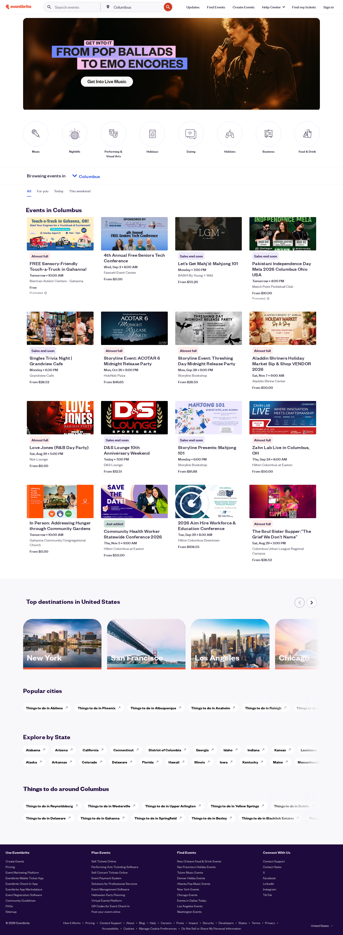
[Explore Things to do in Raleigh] (286, 707)
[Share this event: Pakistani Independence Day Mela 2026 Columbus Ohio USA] (309, 244)
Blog (142, 923)
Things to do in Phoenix (97, 707)
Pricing (10, 867)
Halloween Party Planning (108, 895)
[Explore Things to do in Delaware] (70, 818)
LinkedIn (268, 883)
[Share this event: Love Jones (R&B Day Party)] (87, 427)
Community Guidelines (20, 900)
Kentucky (250, 761)
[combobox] (137, 7)
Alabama (33, 749)
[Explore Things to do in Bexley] (232, 818)
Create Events (15, 861)
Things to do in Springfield (155, 817)
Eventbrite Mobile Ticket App (24, 878)
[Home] (18, 7)
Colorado (89, 761)
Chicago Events (187, 895)
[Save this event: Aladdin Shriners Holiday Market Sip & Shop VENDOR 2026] (298, 338)
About (130, 923)
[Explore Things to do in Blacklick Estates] (299, 818)
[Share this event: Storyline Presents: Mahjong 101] (235, 427)
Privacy (270, 923)
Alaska (31, 761)
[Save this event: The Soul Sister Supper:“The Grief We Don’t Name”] (298, 511)
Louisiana (308, 749)
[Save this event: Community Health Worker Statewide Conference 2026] (150, 511)
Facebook (269, 878)
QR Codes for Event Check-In (110, 906)
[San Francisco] (146, 665)
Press (180, 923)
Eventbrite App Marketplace (24, 889)
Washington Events (189, 911)
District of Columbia (165, 749)
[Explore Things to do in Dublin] (314, 805)
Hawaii (173, 761)
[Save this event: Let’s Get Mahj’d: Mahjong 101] (224, 244)
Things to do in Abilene (44, 707)
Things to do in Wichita (314, 707)
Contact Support (274, 861)
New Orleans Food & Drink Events (199, 861)
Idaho (228, 749)
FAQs (9, 906)
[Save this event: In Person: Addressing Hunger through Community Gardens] (75, 511)
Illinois (199, 761)
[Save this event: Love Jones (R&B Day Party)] (75, 427)
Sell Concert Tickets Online (109, 872)
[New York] (62, 665)
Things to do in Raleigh (263, 707)
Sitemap (11, 911)
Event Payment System (106, 878)
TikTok (267, 895)
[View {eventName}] (60, 233)
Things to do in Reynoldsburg (49, 805)
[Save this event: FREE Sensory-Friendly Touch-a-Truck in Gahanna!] (75, 244)
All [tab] (29, 191)
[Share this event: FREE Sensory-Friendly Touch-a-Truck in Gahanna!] (87, 244)
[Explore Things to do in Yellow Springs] (264, 805)
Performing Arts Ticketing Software (114, 867)
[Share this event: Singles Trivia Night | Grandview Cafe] (87, 338)
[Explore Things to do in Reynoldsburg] (78, 805)
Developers (226, 923)
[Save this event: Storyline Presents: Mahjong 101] (224, 427)
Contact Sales (272, 867)
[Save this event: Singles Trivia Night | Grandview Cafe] (75, 338)
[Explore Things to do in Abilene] (68, 707)
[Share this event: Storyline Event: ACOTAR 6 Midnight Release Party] (161, 338)
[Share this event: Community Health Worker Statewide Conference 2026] (161, 511)
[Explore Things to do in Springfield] (181, 818)
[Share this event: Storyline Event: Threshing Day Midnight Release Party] (235, 338)
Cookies (128, 928)
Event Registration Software (24, 895)
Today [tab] (58, 191)
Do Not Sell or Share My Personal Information (211, 928)
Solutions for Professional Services (114, 883)
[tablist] (59, 193)
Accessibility (110, 928)
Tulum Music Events (190, 872)
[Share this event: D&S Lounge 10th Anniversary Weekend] (161, 427)
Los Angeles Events (190, 906)
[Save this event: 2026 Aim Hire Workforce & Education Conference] (224, 511)
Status (242, 923)
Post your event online (105, 911)
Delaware (119, 761)
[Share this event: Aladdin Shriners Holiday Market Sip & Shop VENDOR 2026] (309, 338)
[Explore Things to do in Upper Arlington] (201, 805)
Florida (148, 761)
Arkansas (59, 761)
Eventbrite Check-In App (22, 883)
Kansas (280, 749)
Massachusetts (310, 761)
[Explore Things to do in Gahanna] (124, 818)
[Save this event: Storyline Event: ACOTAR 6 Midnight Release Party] (150, 338)
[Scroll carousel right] (312, 603)
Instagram (269, 889)
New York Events (188, 889)
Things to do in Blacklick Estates (268, 817)
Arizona (61, 749)
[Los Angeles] (230, 665)
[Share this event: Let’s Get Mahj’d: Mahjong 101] (235, 244)
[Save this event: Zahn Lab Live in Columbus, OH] (298, 427)
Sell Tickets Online (103, 861)
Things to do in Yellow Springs (235, 805)
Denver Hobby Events (191, 878)
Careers (166, 923)
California (90, 749)
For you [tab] (42, 191)
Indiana (253, 749)
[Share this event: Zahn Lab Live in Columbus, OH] (309, 427)
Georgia (202, 749)
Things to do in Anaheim (210, 707)
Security (208, 923)
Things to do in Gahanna (99, 817)
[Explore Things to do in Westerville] (135, 805)
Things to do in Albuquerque (153, 707)
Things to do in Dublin (291, 805)
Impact (193, 923)
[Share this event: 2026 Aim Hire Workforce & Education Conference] (235, 511)
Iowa (224, 761)
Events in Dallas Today (191, 900)
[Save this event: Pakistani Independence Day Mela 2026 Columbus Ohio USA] (298, 244)
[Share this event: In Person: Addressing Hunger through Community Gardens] (87, 511)
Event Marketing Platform (22, 872)
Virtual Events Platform (106, 900)
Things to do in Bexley (209, 817)
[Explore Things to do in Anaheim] (235, 707)
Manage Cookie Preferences (158, 928)
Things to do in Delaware (46, 817)
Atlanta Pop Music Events (193, 883)
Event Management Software (110, 889)
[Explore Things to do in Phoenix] (120, 707)
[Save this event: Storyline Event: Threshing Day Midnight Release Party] (224, 338)
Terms (256, 923)
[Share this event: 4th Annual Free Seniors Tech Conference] (161, 244)
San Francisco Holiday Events (196, 867)
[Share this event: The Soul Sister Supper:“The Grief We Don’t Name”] (309, 511)
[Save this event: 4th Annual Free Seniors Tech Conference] (150, 244)
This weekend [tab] (80, 191)
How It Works (71, 923)
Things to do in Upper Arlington (170, 805)
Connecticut (123, 749)
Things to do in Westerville (109, 805)
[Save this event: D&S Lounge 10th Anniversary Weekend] (150, 427)
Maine (278, 761)
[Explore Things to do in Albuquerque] (181, 707)
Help (153, 923)
